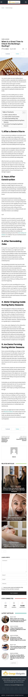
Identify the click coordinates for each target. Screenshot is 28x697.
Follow (14, 602)
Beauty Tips (13, 486)
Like (6, 602)
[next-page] (5, 551)
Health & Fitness (14, 515)
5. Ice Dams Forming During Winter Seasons (13, 125)
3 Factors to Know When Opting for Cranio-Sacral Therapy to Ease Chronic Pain (17, 657)
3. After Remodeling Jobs (11, 118)
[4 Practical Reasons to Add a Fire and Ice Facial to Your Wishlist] (5, 647)
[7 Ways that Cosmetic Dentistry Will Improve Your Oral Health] (14, 507)
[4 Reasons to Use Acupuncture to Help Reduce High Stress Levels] (14, 534)
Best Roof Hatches (8, 411)
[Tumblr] (20, 688)
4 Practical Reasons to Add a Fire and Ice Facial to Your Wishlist (18, 648)
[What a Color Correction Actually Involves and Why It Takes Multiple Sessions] (14, 479)
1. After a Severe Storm (10, 114)
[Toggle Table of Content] (23, 112)
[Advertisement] (14, 23)
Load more (13, 663)
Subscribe (22, 602)
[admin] (3, 49)
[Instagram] (7, 688)
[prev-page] (3, 551)
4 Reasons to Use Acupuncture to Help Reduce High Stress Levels (14, 545)
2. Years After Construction (11, 116)
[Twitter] (24, 688)
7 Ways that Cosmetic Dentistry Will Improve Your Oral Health (14, 518)
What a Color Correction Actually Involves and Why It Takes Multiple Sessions (14, 489)
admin (7, 48)
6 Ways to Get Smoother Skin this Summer (21, 439)
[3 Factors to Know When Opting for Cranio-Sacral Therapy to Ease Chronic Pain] (5, 656)
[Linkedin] (11, 688)
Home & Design (9, 7)
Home (3, 7)
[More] (22, 53)
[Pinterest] (16, 688)
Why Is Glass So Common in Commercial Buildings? (5, 439)
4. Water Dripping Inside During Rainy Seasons (14, 121)
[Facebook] (3, 688)
